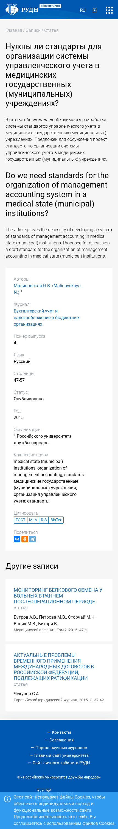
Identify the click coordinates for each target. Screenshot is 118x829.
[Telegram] (32, 539)
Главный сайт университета (61, 755)
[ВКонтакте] (17, 539)
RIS (44, 520)
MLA (33, 520)
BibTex (56, 520)
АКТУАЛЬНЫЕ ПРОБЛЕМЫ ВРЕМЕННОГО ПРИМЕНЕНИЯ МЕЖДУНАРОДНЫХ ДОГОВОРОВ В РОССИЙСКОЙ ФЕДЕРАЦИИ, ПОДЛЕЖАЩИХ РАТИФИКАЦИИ (54, 666)
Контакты (61, 732)
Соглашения (61, 740)
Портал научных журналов (61, 747)
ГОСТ (20, 520)
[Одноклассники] (24, 539)
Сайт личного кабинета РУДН (61, 762)
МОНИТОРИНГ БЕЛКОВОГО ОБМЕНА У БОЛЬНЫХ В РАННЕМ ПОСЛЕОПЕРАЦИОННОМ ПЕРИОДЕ (58, 595)
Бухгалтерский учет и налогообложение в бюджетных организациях (47, 317)
